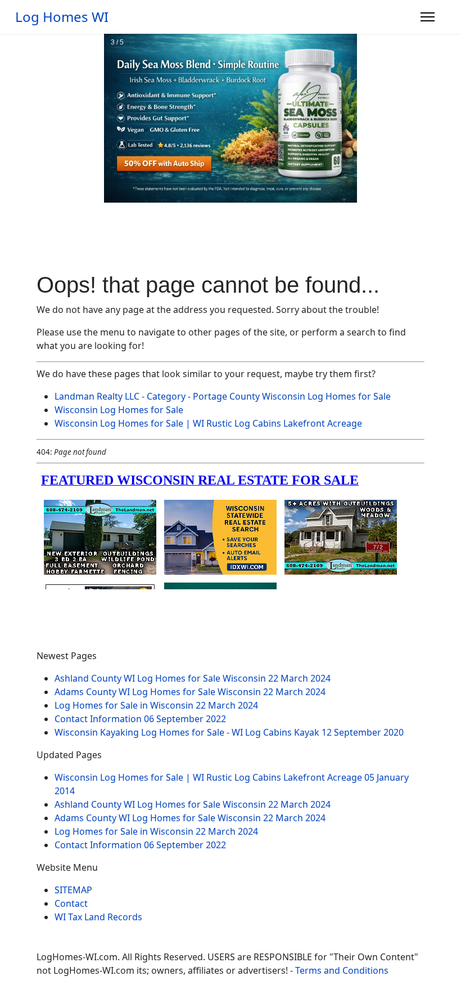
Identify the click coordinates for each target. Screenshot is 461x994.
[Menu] (428, 17)
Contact (71, 903)
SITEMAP (73, 890)
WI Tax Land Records (98, 917)
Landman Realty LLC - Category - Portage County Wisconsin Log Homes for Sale (223, 396)
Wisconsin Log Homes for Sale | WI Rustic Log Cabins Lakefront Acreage (208, 423)
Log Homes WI (62, 17)
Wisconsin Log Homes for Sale (119, 410)
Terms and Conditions (341, 970)
